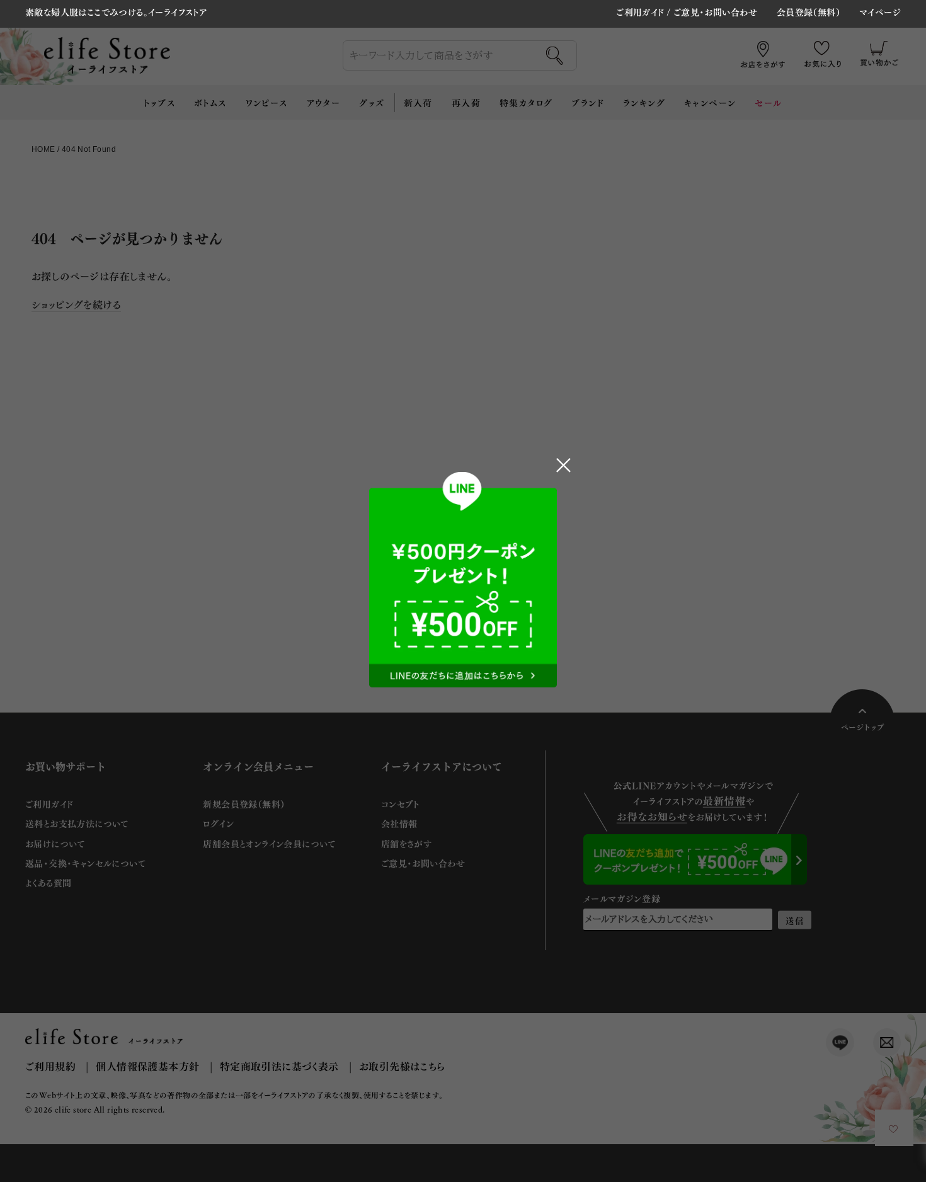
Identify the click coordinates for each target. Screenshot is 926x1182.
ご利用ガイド (640, 11)
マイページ (880, 12)
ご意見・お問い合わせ (715, 11)
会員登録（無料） (808, 12)
